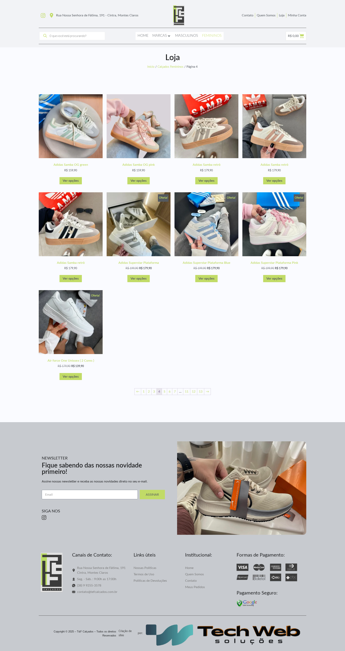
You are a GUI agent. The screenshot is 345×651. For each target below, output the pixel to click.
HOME (143, 36)
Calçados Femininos (170, 66)
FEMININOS (212, 36)
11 (186, 391)
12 (193, 391)
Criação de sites (125, 633)
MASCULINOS (186, 36)
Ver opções (71, 180)
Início (151, 66)
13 (200, 391)
